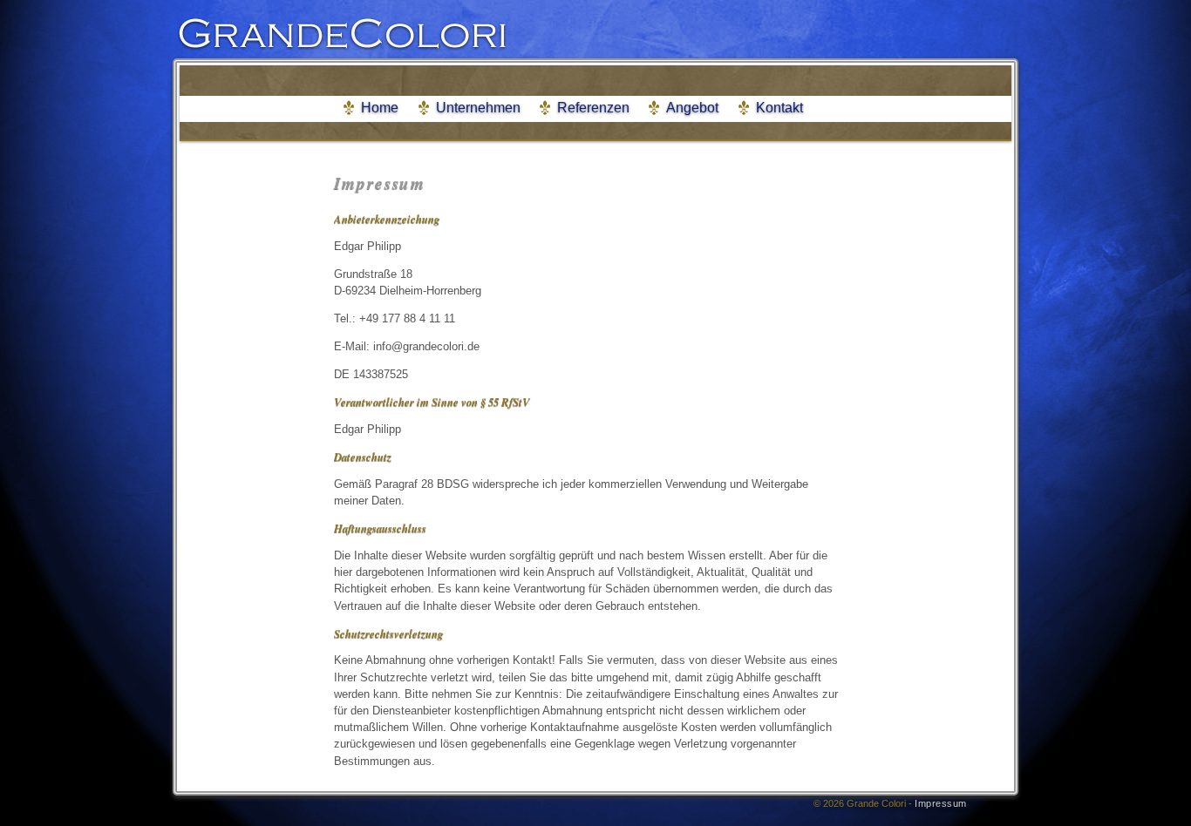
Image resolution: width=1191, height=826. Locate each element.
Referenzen (593, 107)
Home (379, 107)
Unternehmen (478, 107)
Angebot (692, 107)
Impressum (941, 803)
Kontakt (779, 107)
